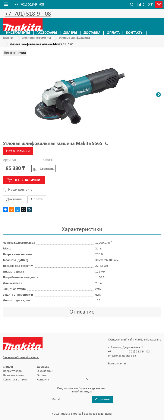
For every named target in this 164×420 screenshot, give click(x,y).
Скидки (8, 366)
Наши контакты (20, 190)
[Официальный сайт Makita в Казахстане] (23, 24)
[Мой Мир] (17, 209)
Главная (8, 38)
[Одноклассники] (11, 209)
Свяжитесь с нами (15, 379)
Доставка (91, 33)
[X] (23, 209)
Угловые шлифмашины (74, 38)
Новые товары (12, 371)
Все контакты (117, 363)
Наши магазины (13, 375)
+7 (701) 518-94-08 (29, 5)
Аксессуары (47, 33)
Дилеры (70, 33)
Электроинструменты (36, 38)
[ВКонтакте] (5, 209)
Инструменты (18, 33)
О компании (45, 371)
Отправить (102, 399)
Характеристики (82, 230)
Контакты (135, 33)
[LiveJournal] (29, 209)
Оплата (113, 33)
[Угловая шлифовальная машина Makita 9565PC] (82, 95)
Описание (82, 312)
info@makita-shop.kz (122, 356)
